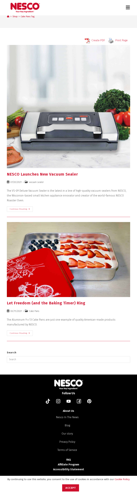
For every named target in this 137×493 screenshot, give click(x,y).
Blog (67, 425)
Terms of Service (67, 450)
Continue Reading (21, 208)
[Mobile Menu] (128, 7)
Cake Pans (34, 311)
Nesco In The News (67, 417)
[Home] (8, 16)
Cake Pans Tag (28, 16)
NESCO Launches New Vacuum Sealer (42, 174)
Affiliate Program (68, 464)
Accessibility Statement (68, 469)
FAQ (68, 459)
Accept (70, 487)
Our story (67, 433)
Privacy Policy (67, 441)
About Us (68, 410)
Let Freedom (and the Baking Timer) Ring (46, 303)
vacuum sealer (36, 182)
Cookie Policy (122, 479)
